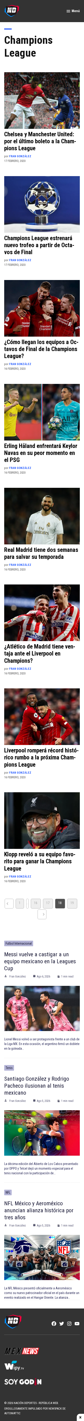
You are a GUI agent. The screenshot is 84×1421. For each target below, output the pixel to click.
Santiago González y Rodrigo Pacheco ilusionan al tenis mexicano (36, 1086)
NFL (8, 1192)
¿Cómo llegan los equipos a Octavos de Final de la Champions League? (41, 349)
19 (72, 903)
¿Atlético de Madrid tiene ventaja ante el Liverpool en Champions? (39, 653)
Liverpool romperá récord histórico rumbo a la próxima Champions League (41, 757)
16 (35, 903)
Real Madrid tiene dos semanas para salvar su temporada (41, 553)
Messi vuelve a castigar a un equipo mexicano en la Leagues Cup (40, 961)
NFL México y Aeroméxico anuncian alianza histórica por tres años (39, 1210)
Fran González (20, 156)
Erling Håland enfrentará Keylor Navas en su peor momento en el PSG (40, 453)
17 (47, 903)
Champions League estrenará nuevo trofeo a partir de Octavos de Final (39, 245)
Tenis (9, 1068)
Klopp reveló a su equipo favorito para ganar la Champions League (40, 861)
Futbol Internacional (19, 943)
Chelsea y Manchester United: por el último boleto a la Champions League (40, 141)
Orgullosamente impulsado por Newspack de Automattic (35, 1411)
